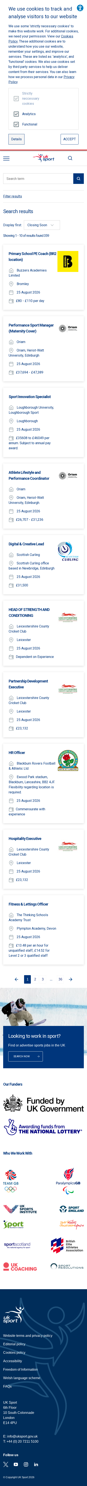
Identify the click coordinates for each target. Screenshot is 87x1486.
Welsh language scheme (21, 1378)
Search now (22, 1056)
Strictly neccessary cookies (29, 98)
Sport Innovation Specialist (30, 396)
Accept (69, 139)
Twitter (5, 1464)
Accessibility (12, 1361)
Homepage (43, 158)
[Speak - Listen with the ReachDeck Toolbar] (80, 8)
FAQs (7, 1386)
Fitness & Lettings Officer (28, 904)
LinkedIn (36, 1464)
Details (16, 139)
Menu (6, 158)
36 (60, 979)
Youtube (15, 1464)
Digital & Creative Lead (26, 544)
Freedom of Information (20, 1369)
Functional (29, 124)
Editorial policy (14, 1344)
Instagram (26, 1464)
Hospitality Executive (25, 838)
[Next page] (71, 979)
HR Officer (17, 752)
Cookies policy (14, 1352)
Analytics (29, 114)
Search (70, 158)
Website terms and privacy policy (27, 1335)
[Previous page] (15, 979)
